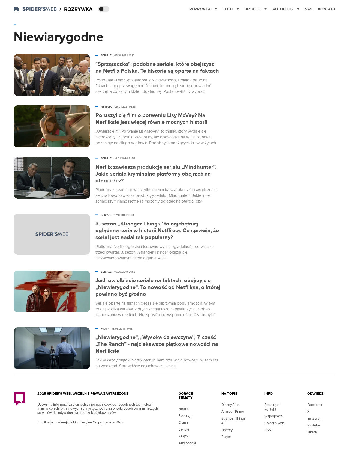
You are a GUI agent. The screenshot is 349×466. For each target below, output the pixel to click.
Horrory (227, 430)
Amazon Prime (232, 411)
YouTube (313, 425)
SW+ (309, 9)
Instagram (315, 418)
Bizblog (252, 9)
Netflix (183, 409)
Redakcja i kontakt (272, 407)
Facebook (314, 405)
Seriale (184, 429)
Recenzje (185, 416)
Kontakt (326, 9)
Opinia (184, 422)
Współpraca (273, 416)
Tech (228, 9)
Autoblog (282, 9)
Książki (184, 436)
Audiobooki (187, 443)
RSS (267, 430)
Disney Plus (230, 405)
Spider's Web (274, 423)
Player (226, 437)
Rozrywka (200, 9)
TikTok (312, 432)
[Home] (76, 9)
